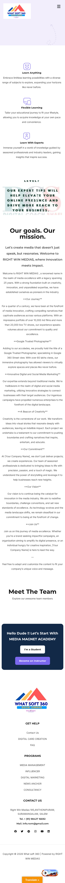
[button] (59, 6)
